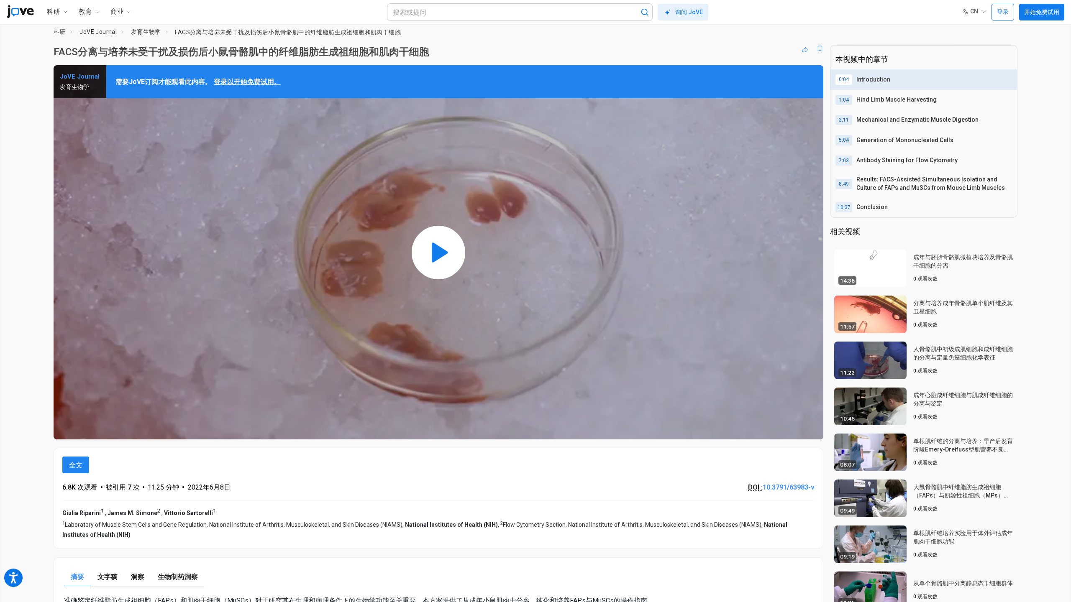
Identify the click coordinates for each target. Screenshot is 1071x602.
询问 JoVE (689, 12)
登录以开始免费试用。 (247, 82)
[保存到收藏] (820, 48)
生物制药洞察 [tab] (178, 577)
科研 (60, 31)
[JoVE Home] (20, 11)
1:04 (844, 100)
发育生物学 (146, 31)
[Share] (805, 48)
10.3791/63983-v (789, 487)
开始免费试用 (1041, 12)
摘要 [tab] (77, 577)
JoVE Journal (98, 31)
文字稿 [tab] (107, 577)
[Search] (645, 12)
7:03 (844, 160)
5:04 (844, 140)
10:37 (844, 207)
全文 (75, 465)
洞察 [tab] (137, 577)
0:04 (844, 79)
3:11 (844, 120)
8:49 (844, 184)
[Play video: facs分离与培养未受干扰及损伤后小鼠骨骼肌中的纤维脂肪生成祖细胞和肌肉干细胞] (438, 252)
